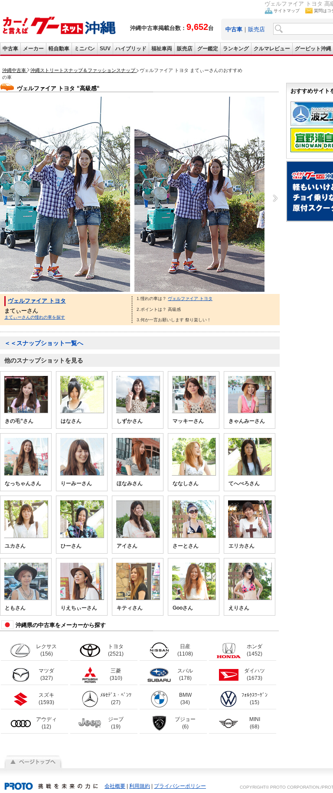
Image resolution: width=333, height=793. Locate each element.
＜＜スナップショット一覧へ (43, 342)
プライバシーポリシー (180, 786)
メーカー (33, 49)
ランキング (236, 49)
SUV (105, 49)
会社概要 (114, 786)
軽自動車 (59, 49)
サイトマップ (287, 10)
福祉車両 (161, 49)
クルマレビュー (272, 49)
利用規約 (139, 786)
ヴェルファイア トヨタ (37, 300)
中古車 (10, 49)
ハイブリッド (131, 49)
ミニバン (84, 49)
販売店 (256, 29)
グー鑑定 (207, 49)
